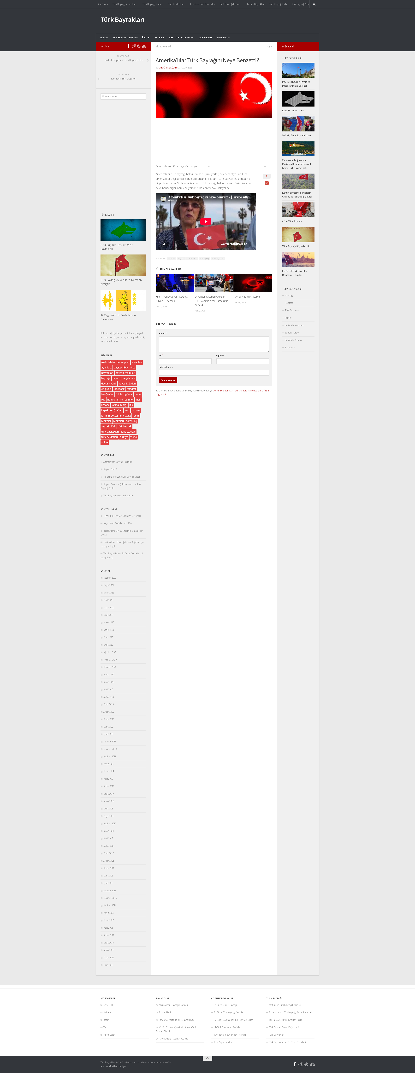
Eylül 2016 (108, 883)
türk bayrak (125, 426)
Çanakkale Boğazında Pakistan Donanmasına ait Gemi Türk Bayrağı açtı (296, 163)
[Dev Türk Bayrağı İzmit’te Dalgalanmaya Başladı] (298, 70)
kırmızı (135, 410)
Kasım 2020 (108, 629)
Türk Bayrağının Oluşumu (246, 296)
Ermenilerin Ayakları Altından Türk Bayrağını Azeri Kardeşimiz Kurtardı (211, 301)
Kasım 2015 (108, 957)
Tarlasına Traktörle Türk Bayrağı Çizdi (121, 476)
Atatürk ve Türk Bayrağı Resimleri (285, 1004)
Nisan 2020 (108, 681)
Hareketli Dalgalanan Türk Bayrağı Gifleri (233, 1019)
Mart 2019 (108, 778)
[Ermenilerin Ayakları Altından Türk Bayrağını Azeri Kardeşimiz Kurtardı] (214, 283)
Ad (161, 355)
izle (131, 405)
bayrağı (105, 378)
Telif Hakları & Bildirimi (125, 37)
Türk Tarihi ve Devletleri (181, 37)
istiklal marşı (119, 405)
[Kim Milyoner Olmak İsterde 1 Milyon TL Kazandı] (175, 283)
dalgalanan (128, 378)
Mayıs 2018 (108, 816)
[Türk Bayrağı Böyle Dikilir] (298, 234)
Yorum (163, 333)
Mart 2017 (108, 838)
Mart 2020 (108, 689)
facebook (119, 388)
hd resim (112, 399)
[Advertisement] (255, 20)
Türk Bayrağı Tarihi (151, 4)
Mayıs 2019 (108, 763)
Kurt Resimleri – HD (293, 110)
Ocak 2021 (108, 614)
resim (136, 415)
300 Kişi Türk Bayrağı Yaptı (296, 135)
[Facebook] (128, 46)
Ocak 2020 (108, 704)
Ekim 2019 (108, 726)
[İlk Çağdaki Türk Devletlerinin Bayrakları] (123, 300)
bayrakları (107, 372)
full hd (119, 394)
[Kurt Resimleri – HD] (298, 99)
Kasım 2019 (108, 719)
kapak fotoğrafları (112, 410)
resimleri (118, 421)
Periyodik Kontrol (293, 340)
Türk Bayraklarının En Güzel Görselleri (121, 553)
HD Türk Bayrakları (255, 4)
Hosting (289, 295)
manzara (125, 415)
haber (138, 394)
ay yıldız (106, 367)
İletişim (146, 37)
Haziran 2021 (109, 577)
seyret (105, 426)
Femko (288, 317)
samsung (131, 421)
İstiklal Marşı (223, 37)
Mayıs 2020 (108, 674)
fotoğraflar (107, 394)
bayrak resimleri (125, 372)
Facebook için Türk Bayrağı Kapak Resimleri (290, 1012)
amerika (171, 258)
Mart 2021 (108, 600)
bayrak (181, 258)
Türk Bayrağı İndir (278, 4)
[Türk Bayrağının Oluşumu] (252, 283)
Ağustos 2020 (109, 652)
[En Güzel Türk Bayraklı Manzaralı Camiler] (298, 259)
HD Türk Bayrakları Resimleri (227, 1027)
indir (138, 399)
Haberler (107, 1012)
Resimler (159, 37)
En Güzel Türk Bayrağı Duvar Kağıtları (121, 542)
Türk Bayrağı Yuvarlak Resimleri (118, 495)
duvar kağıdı (108, 383)
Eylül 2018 (108, 808)
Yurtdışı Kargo (292, 332)
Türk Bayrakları (122, 19)
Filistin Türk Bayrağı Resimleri (117, 515)
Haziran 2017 (109, 823)
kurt (127, 410)
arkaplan (136, 362)
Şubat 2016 (108, 935)
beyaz (116, 378)
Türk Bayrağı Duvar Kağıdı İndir (284, 1027)
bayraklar (130, 367)
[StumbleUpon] (144, 46)
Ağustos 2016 (109, 890)
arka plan (123, 362)
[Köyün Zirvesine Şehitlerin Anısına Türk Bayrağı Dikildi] (298, 181)
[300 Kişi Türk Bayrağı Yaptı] (298, 123)
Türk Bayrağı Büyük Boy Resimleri (230, 1034)
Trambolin (290, 347)
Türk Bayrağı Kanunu (230, 4)
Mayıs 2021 (108, 585)
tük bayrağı (204, 258)
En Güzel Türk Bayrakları (202, 4)
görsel (129, 394)
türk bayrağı (128, 431)
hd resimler (127, 399)
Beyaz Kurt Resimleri (113, 523)
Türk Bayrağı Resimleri (124, 4)
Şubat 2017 (108, 845)
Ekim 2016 (108, 875)
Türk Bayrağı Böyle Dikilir (296, 246)
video (133, 437)
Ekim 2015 (108, 964)
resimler (106, 421)
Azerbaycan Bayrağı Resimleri (117, 461)
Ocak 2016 (108, 942)
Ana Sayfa (103, 4)
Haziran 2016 (109, 905)
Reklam (104, 37)
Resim (106, 1019)
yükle (104, 442)
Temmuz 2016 (110, 897)
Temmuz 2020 (110, 659)
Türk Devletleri (176, 4)
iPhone (105, 405)
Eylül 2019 (108, 734)
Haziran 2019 (109, 756)
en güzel (106, 388)
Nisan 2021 (108, 592)
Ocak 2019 (108, 793)
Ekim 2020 (108, 637)
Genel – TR (108, 1004)
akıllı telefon (108, 362)
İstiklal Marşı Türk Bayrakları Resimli (286, 1019)
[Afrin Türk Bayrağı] (298, 209)
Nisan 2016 (108, 920)
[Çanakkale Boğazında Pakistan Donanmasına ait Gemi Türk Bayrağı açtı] (298, 148)
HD (103, 399)
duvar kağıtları (127, 383)
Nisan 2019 (108, 771)
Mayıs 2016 (108, 912)
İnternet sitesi (166, 367)
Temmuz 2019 (110, 749)
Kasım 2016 (108, 868)
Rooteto (289, 302)
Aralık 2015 (108, 950)
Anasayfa (105, 1066)
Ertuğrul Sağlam (168, 67)
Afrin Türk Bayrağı (292, 221)
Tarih (105, 1027)
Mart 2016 (108, 927)
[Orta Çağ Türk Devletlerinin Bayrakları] (123, 230)
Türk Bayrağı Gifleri (301, 4)
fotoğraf (131, 388)
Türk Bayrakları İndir (224, 1042)
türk (113, 426)
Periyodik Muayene (294, 325)
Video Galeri (205, 37)
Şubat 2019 (108, 786)
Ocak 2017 (108, 853)
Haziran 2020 (109, 667)
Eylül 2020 (108, 644)
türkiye (124, 437)
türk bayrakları (218, 258)
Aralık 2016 (108, 860)
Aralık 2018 (108, 801)
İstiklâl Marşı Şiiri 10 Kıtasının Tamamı (121, 530)
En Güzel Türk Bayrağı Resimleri (229, 1012)
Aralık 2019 (108, 711)
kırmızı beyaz (192, 258)
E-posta (221, 355)
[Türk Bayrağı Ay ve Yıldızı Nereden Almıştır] (123, 265)
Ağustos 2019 (109, 741)
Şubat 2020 (108, 696)
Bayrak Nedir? (110, 469)
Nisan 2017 (108, 830)
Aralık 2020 (108, 622)
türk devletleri (109, 437)
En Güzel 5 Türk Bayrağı (225, 1004)
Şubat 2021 (108, 607)
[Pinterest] (139, 46)
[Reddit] (134, 46)
